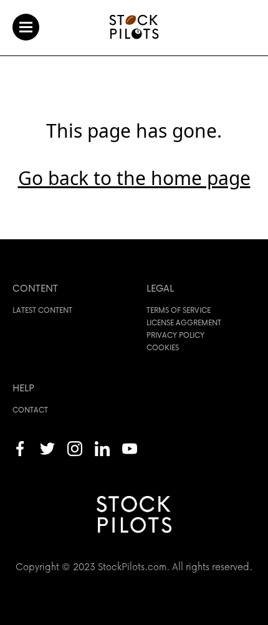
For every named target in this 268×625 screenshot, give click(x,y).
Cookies (162, 347)
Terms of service (178, 310)
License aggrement (183, 322)
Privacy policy (175, 335)
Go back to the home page (134, 178)
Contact (30, 410)
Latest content (42, 310)
